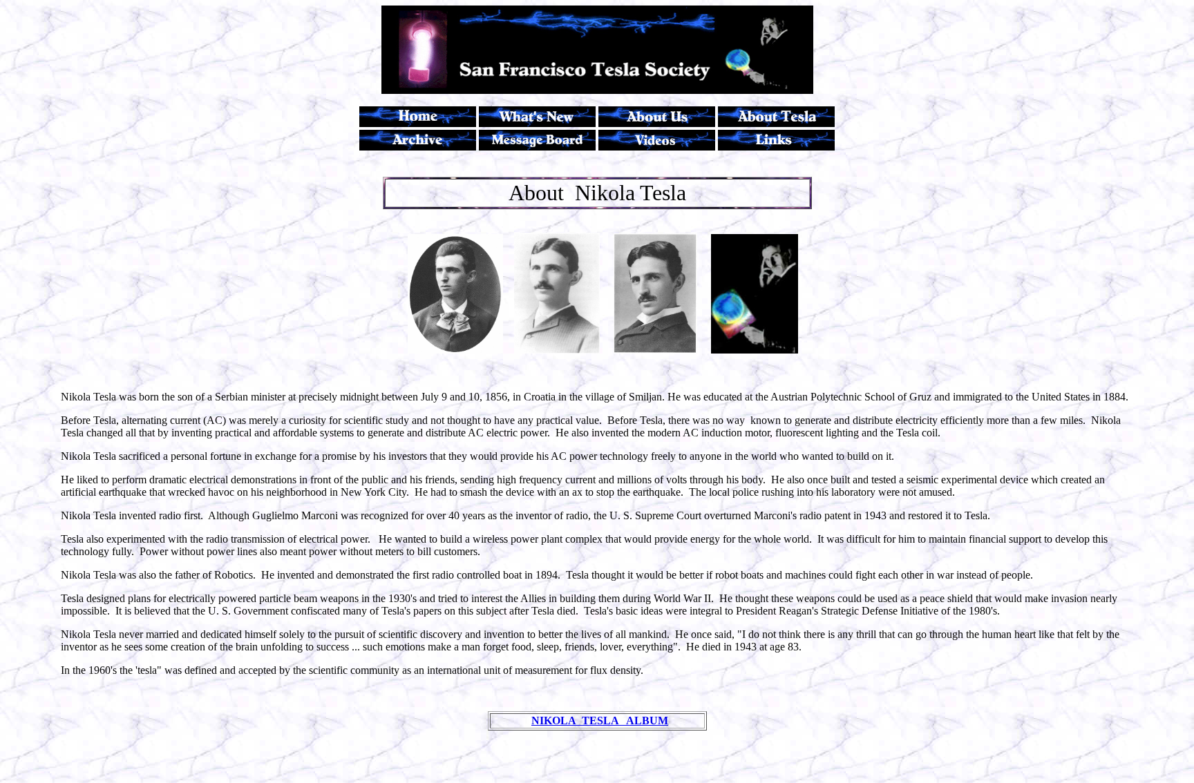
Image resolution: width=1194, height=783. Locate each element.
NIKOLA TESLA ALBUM (599, 720)
